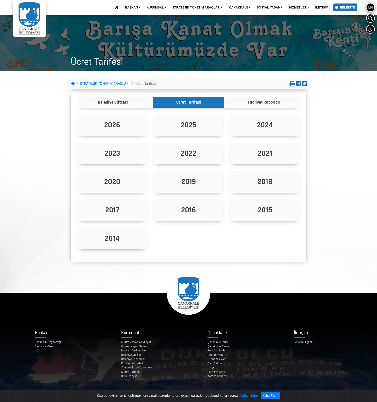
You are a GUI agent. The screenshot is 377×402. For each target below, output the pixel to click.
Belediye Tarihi (216, 350)
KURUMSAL (155, 7)
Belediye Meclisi (131, 354)
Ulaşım (211, 367)
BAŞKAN (132, 7)
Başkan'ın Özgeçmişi (48, 342)
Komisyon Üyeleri (132, 363)
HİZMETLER (298, 7)
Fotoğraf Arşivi (216, 371)
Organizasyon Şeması (135, 346)
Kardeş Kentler (216, 376)
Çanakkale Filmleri (218, 346)
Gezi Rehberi (215, 363)
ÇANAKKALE (239, 7)
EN (370, 7)
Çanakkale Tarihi (217, 342)
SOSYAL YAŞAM (269, 7)
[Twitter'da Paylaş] (304, 84)
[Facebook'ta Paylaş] (298, 84)
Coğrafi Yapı (215, 354)
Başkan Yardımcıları (133, 350)
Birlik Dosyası (129, 376)
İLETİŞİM (321, 7)
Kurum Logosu (130, 371)
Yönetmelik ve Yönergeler (137, 367)
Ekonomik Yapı (216, 359)
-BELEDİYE (346, 7)
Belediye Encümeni (133, 359)
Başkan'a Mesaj (44, 346)
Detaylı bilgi (249, 395)
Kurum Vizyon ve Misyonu (137, 342)
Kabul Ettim (270, 395)
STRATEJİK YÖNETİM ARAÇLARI (196, 7)
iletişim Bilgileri (303, 342)
